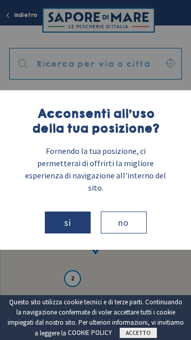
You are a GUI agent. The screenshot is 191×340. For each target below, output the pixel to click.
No (123, 222)
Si (67, 222)
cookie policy (90, 332)
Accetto (138, 332)
